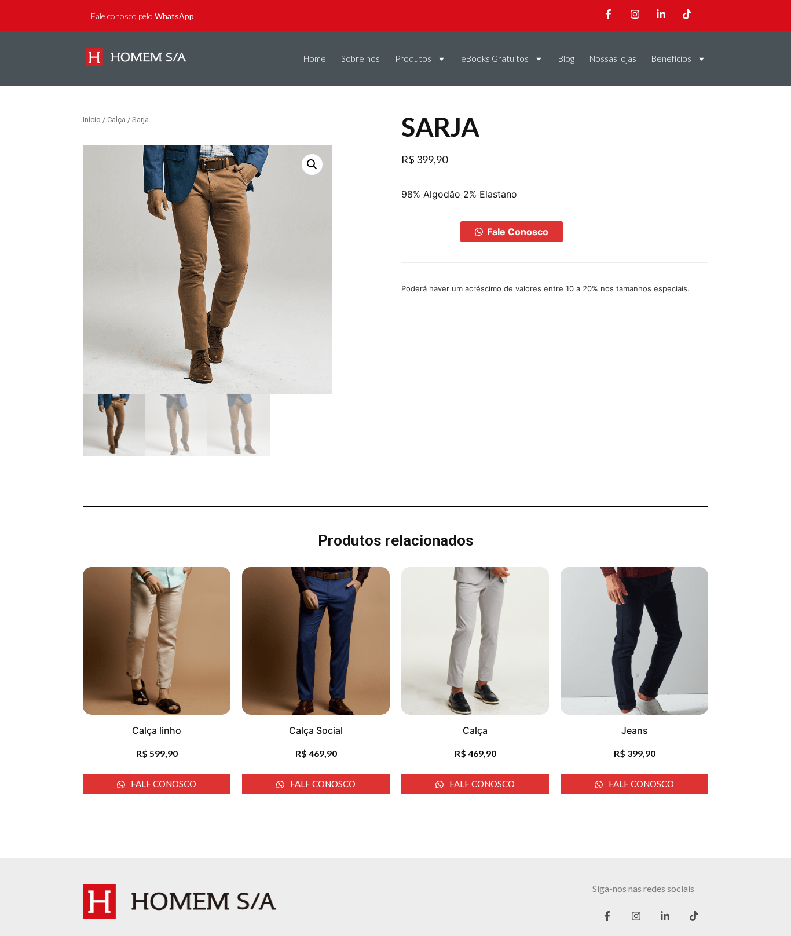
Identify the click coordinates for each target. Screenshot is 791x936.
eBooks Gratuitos (495, 58)
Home (314, 58)
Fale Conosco (517, 231)
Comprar (431, 231)
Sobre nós (360, 58)
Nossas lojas (612, 58)
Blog (566, 58)
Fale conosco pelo (142, 16)
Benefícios (671, 58)
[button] (511, 231)
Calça (116, 119)
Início (92, 119)
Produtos (413, 58)
